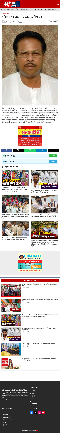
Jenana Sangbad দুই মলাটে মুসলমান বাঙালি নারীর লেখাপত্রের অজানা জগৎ (40, 285)
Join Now (53, 156)
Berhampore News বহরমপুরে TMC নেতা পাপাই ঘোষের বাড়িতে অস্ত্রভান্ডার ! (44, 191)
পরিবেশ (17, 9)
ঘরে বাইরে (40, 9)
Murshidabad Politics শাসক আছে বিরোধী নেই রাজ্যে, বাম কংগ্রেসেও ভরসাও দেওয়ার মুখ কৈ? (15, 216)
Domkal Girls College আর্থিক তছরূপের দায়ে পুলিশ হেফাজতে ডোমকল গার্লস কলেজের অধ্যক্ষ (38, 344)
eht (37, 430)
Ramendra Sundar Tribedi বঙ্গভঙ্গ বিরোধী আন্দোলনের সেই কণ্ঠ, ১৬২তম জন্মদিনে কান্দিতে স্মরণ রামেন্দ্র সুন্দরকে (15, 189)
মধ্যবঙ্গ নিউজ (10, 9)
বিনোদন (23, 9)
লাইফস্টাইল (48, 9)
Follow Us (54, 22)
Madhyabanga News (12, 21)
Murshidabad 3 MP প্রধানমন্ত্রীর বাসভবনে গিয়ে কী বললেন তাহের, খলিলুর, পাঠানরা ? (14, 239)
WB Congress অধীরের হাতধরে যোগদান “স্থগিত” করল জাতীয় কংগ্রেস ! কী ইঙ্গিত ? (40, 300)
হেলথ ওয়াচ (29, 9)
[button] (53, 4)
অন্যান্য (54, 9)
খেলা (35, 9)
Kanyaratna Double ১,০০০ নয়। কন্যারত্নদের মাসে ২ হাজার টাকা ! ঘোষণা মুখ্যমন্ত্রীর (39, 359)
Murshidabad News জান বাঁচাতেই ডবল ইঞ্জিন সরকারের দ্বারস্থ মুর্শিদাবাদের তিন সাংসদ (43, 216)
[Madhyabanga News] (10, 4)
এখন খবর (3, 9)
